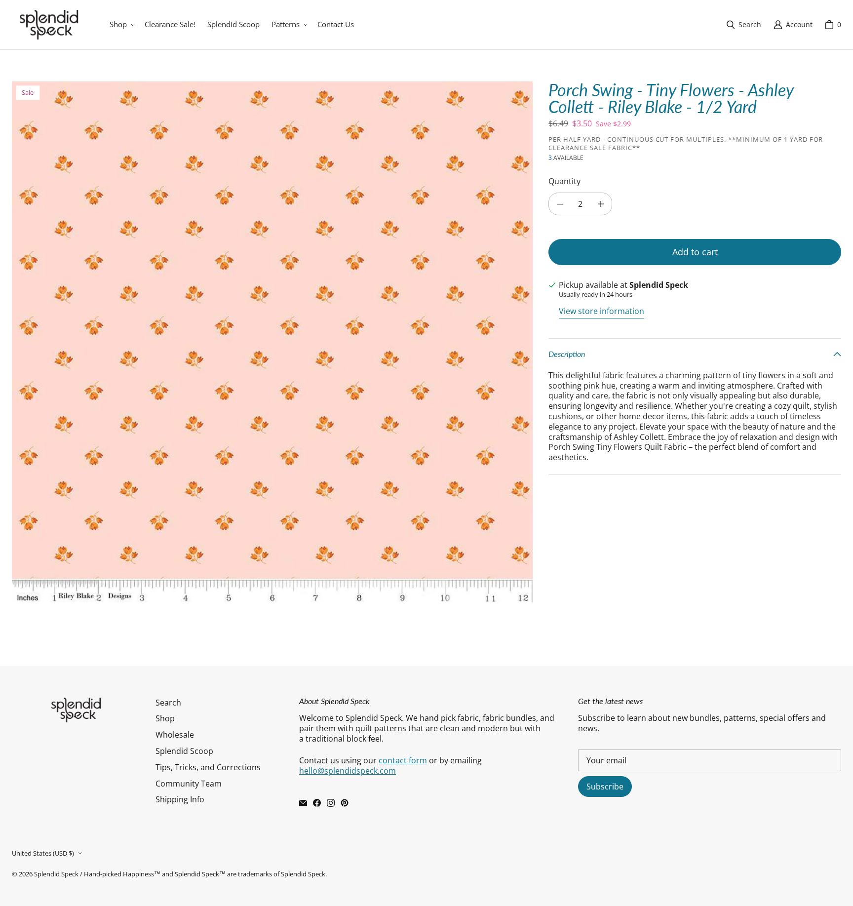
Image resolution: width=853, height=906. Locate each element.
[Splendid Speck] (49, 24)
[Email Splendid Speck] (303, 803)
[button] (121, 25)
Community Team (188, 783)
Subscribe (604, 786)
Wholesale (174, 734)
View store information (601, 311)
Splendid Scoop (184, 751)
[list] (272, 341)
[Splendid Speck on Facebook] (317, 803)
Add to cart (695, 252)
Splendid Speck (56, 873)
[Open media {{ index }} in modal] (272, 342)
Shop (165, 718)
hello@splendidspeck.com (347, 770)
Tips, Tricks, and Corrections (208, 767)
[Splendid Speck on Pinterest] (344, 803)
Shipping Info (179, 799)
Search (168, 702)
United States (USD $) (43, 853)
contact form (403, 760)
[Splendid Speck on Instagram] (331, 803)
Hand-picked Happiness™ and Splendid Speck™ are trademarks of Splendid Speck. (205, 873)
